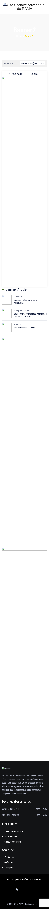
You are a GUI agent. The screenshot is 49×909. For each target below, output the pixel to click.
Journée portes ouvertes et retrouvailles (25, 301)
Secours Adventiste (12, 841)
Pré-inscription (10, 857)
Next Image (36, 74)
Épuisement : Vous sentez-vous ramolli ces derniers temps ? (30, 315)
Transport (8, 867)
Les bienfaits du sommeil (24, 327)
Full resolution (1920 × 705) (32, 63)
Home (19, 36)
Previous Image (15, 74)
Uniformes (8, 862)
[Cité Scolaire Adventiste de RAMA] (24, 7)
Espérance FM (10, 836)
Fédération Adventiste (13, 831)
